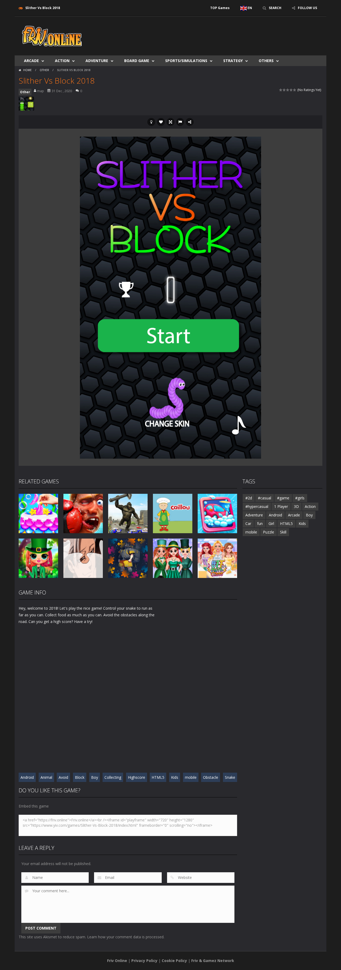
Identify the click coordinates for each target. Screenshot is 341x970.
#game (283, 497)
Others (266, 60)
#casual (264, 497)
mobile (191, 777)
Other (44, 70)
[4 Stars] (291, 89)
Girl (271, 523)
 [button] (180, 122)
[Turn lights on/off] (151, 122)
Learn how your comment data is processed (125, 936)
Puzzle (268, 532)
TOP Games (220, 8)
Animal (46, 777)
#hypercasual (256, 506)
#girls (300, 497)
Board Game (136, 60)
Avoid (63, 777)
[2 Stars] (284, 89)
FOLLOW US (307, 8)
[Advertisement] (225, 32)
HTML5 (158, 777)
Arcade (31, 60)
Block (79, 777)
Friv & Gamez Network (212, 960)
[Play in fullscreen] (170, 122)
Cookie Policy (174, 960)
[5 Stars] (295, 89)
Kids (174, 777)
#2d (248, 497)
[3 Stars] (288, 89)
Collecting (112, 777)
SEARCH (275, 8)
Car (248, 523)
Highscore (136, 777)
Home (27, 70)
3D (296, 506)
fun (260, 523)
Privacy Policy (144, 960)
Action (62, 60)
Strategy (233, 60)
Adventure (97, 60)
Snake (230, 777)
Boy (94, 777)
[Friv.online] (52, 35)
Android (27, 777)
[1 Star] (281, 89)
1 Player (281, 506)
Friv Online (117, 960)
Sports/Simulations (186, 60)
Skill (283, 532)
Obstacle (210, 777)
